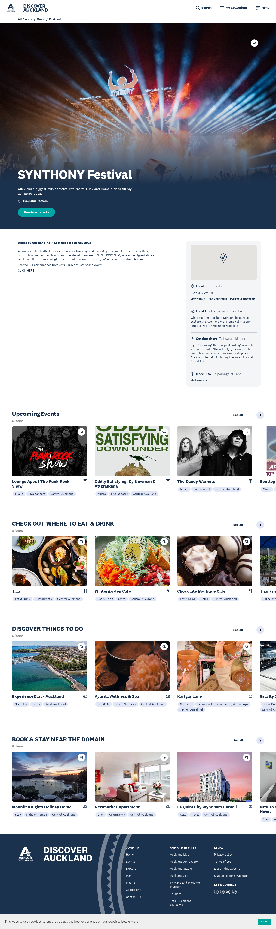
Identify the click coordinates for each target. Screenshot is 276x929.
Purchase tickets (36, 212)
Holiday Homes (36, 814)
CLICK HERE (26, 270)
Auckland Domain (35, 201)
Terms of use (222, 862)
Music (19, 494)
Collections (133, 890)
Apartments (117, 814)
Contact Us (133, 897)
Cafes (122, 599)
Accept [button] (264, 921)
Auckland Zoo (179, 876)
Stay (18, 814)
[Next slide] (260, 415)
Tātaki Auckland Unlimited (181, 903)
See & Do (21, 704)
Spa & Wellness (125, 704)
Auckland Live (179, 854)
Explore (131, 869)
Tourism (175, 894)
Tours (36, 704)
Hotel (195, 814)
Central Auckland (62, 494)
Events (130, 862)
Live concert (36, 494)
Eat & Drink (22, 599)
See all (238, 415)
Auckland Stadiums (183, 869)
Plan (129, 876)
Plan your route (217, 298)
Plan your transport (242, 298)
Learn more (129, 921)
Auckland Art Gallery (184, 862)
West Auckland (55, 704)
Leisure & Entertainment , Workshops (223, 704)
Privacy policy (223, 854)
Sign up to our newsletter (231, 876)
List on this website (227, 869)
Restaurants (43, 599)
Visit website (199, 380)
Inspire (130, 883)
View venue (198, 298)
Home (130, 854)
